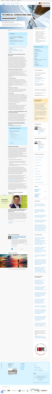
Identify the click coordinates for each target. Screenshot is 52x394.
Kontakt (10, 51)
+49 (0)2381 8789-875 (40, 146)
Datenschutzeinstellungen (42, 382)
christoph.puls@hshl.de (41, 131)
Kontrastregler (19, 0)
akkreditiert (41, 65)
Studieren (11, 29)
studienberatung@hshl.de (38, 78)
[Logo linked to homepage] (44, 3)
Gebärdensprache (9, 0)
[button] (25, 196)
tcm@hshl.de (43, 95)
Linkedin (23, 367)
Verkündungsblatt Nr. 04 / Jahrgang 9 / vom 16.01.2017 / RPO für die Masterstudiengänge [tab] (40, 306)
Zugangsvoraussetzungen (12, 49)
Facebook (23, 365)
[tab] (40, 157)
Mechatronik (20, 179)
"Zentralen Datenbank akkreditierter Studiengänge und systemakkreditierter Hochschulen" (40, 337)
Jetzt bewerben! (12, 43)
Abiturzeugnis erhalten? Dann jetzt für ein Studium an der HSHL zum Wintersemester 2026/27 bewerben (19, 237)
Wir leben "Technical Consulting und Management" (16, 50)
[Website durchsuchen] (37, 3)
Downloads (10, 52)
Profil (39, 133)
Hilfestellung (16, 41)
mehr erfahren (14, 246)
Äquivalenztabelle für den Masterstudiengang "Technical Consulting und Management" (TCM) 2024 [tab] (40, 255)
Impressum (35, 365)
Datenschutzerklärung (37, 367)
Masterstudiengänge (18, 29)
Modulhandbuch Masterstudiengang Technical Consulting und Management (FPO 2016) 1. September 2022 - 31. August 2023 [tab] (40, 221)
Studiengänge (14, 29)
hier (25, 269)
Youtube (23, 369)
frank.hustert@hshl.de (41, 147)
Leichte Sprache (4, 0)
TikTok (23, 368)
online (35, 119)
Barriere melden (14, 0)
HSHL (8, 29)
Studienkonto (21, 40)
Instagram (23, 366)
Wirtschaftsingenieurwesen (12, 179)
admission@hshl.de (37, 85)
